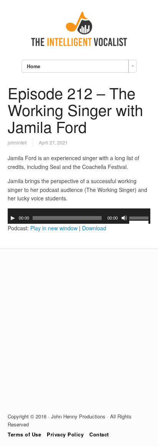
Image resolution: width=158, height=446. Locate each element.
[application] (79, 216)
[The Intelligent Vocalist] (79, 46)
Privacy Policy (65, 434)
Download (94, 228)
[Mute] (124, 218)
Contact (99, 434)
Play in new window (53, 228)
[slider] (139, 219)
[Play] (13, 218)
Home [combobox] (33, 66)
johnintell (17, 142)
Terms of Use (24, 434)
